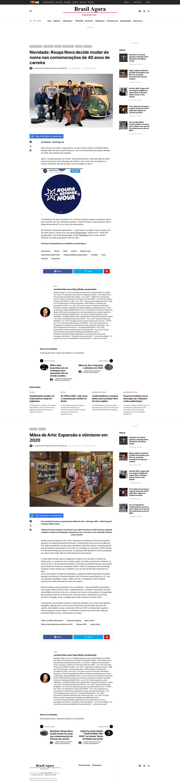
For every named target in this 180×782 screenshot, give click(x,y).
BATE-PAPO (137, 2)
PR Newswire (97, 765)
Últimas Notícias (84, 765)
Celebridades (48, 46)
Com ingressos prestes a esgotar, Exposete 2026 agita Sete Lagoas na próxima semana (139, 109)
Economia (33, 429)
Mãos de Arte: (89, 620)
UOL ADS (91, 2)
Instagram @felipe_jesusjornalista (75, 255)
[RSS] (148, 11)
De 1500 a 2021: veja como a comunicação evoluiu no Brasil (74, 398)
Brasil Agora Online (46, 773)
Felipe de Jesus (85, 251)
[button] (31, 11)
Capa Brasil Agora (36, 46)
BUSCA (126, 2)
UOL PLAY (83, 2)
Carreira (73, 251)
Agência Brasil (96, 392)
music (103, 255)
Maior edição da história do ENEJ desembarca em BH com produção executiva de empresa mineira (139, 74)
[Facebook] (139, 11)
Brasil (65, 251)
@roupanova (45, 251)
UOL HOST (58, 2)
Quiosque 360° (81, 624)
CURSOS (75, 2)
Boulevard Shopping (74, 620)
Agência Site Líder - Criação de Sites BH (44, 775)
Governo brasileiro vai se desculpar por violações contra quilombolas (135, 398)
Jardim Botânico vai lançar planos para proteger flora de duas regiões (105, 398)
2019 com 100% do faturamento (52, 620)
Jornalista (94, 255)
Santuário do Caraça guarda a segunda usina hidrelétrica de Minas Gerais (138, 58)
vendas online (95, 624)
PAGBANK (67, 2)
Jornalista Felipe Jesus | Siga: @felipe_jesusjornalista (75, 289)
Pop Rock (44, 258)
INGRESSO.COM (48, 2)
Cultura (57, 46)
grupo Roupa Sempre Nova (50, 255)
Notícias (78, 46)
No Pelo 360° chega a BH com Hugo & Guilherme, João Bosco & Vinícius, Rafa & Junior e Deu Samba (139, 92)
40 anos (57, 251)
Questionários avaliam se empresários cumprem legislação (42, 398)
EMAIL (148, 2)
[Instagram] (144, 11)
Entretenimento (68, 46)
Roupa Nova (81, 233)
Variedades (87, 46)
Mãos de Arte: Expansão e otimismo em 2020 (56, 624)
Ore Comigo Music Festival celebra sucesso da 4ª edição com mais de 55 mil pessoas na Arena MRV (139, 126)
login (59, 353)
